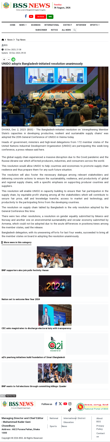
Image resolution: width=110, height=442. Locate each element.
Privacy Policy (100, 427)
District (67, 25)
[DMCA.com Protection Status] (8, 395)
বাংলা (50, 17)
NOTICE (54, 30)
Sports (94, 25)
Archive (40, 17)
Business (35, 25)
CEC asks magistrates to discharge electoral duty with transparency (36, 328)
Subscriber (41, 30)
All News (66, 30)
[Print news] (13, 59)
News (22, 25)
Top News (20, 39)
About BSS (99, 420)
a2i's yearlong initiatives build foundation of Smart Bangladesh (33, 357)
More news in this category (17, 242)
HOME (12, 25)
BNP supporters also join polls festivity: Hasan (25, 270)
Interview (81, 25)
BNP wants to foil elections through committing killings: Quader (34, 386)
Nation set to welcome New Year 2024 (21, 299)
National (54, 418)
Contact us (100, 435)
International (51, 25)
